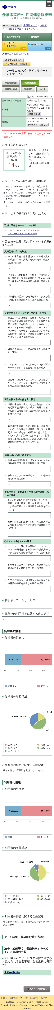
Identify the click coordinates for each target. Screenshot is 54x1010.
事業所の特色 (30, 83)
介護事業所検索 (13, 29)
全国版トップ (30, 25)
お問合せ (45, 998)
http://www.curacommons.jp (21, 233)
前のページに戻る (13, 26)
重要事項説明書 (12, 972)
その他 (42, 89)
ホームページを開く (37, 125)
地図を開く (33, 114)
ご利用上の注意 (32, 998)
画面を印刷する (14, 60)
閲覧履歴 (35, 37)
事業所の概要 (11, 83)
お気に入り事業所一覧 (16, 46)
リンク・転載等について (12, 998)
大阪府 (43, 25)
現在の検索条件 (13, 37)
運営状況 (28, 89)
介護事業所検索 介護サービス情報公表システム (27, 16)
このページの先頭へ (38, 989)
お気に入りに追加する (18, 64)
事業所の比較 (40, 46)
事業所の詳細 (11, 89)
